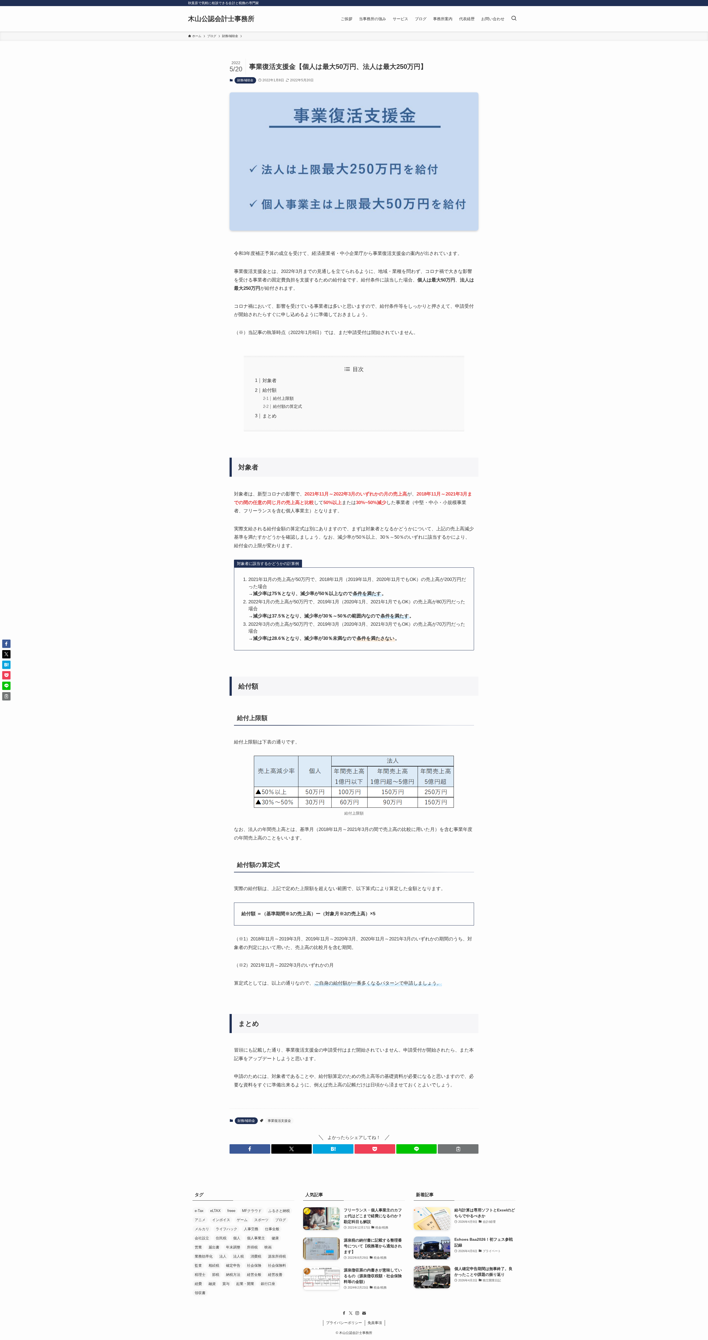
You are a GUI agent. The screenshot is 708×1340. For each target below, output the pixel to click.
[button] (250, 1149)
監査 (198, 1265)
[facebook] (344, 1313)
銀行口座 (268, 1284)
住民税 (221, 1238)
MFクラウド (252, 1211)
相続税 (214, 1265)
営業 (198, 1247)
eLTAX (215, 1211)
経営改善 (275, 1275)
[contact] (363, 1313)
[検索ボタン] (514, 19)
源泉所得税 (277, 1256)
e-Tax (199, 1211)
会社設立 (202, 1238)
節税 (215, 1275)
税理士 (200, 1275)
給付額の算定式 (287, 406)
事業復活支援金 (279, 1121)
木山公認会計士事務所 (221, 18)
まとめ (269, 416)
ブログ (280, 1220)
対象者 (269, 380)
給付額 (269, 390)
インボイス (221, 1220)
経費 (198, 1284)
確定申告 (233, 1265)
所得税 (252, 1247)
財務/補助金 (245, 80)
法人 (223, 1256)
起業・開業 (245, 1284)
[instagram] (357, 1313)
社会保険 (254, 1265)
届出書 (214, 1247)
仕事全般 (272, 1229)
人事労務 (251, 1229)
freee (231, 1211)
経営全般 (254, 1275)
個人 (236, 1238)
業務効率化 (204, 1256)
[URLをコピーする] (458, 1149)
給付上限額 (283, 398)
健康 (275, 1238)
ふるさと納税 (279, 1211)
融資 (212, 1284)
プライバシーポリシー (344, 1323)
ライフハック (226, 1229)
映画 (268, 1247)
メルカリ (202, 1229)
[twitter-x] (350, 1313)
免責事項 (375, 1323)
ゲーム (242, 1220)
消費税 (256, 1256)
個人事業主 (256, 1238)
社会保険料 (277, 1265)
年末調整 (233, 1247)
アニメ (200, 1220)
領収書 (200, 1293)
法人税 (238, 1256)
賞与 (226, 1284)
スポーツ (261, 1220)
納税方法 (233, 1275)
